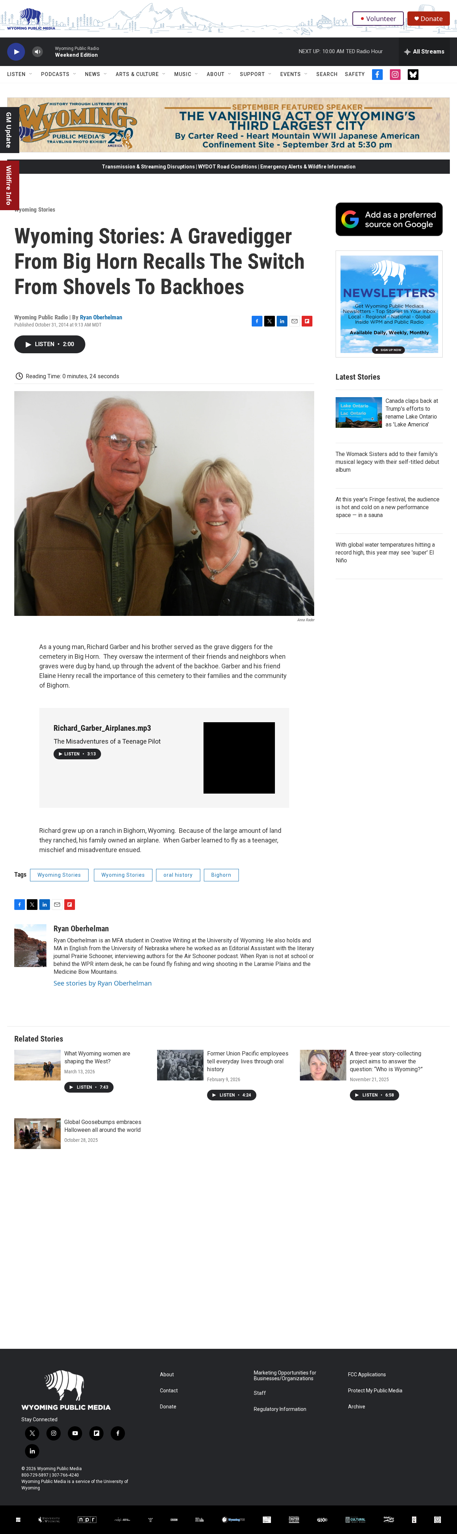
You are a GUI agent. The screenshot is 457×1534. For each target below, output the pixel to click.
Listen (16, 74)
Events (290, 74)
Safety (355, 74)
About (216, 74)
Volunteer (381, 18)
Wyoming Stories (34, 209)
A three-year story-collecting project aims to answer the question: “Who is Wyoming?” (386, 1061)
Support (252, 74)
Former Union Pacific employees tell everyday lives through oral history (247, 1061)
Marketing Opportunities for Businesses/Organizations (285, 1375)
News (92, 74)
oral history (178, 875)
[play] (16, 52)
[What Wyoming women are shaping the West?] (37, 1065)
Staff (260, 1393)
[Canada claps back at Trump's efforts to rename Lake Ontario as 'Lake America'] (359, 412)
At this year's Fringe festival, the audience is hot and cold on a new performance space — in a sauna (388, 507)
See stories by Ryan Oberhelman (103, 983)
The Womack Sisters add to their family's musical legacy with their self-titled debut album (387, 462)
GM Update (9, 130)
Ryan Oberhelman (101, 317)
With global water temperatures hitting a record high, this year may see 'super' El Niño (385, 552)
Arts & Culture (137, 74)
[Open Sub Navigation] (31, 74)
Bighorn (221, 875)
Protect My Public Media (375, 1390)
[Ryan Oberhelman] (30, 945)
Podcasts (55, 74)
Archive (356, 1406)
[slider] (49, 51)
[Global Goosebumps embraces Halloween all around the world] (37, 1133)
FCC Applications (367, 1374)
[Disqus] (228, 1252)
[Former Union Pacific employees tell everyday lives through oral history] (180, 1065)
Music (182, 74)
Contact (169, 1390)
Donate (432, 18)
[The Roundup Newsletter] (389, 304)
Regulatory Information (280, 1409)
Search (327, 74)
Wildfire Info (9, 185)
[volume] (37, 52)
